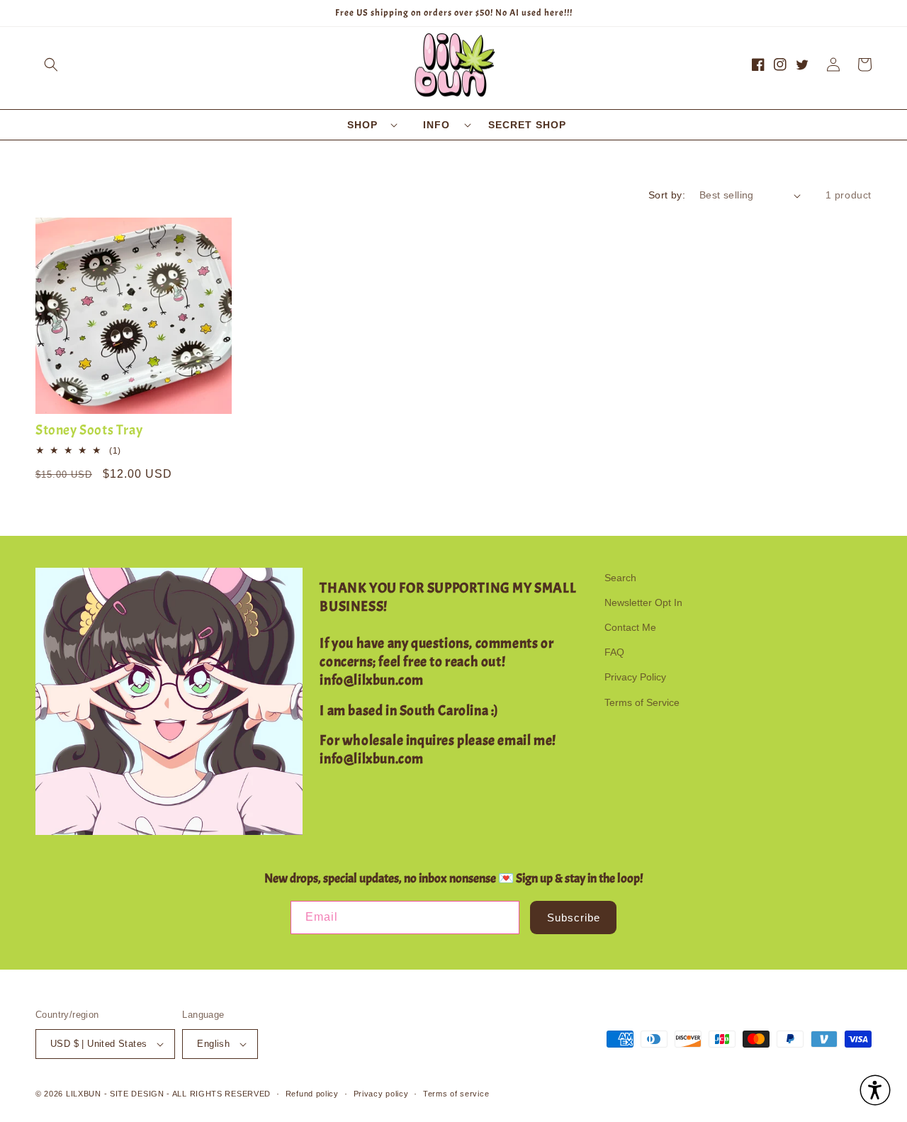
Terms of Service (642, 702)
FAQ (614, 652)
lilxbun (83, 1093)
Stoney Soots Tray (88, 430)
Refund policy (312, 1093)
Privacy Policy (635, 677)
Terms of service (456, 1093)
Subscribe (573, 917)
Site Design (137, 1093)
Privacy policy (381, 1093)
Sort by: (666, 195)
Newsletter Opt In (643, 602)
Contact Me (630, 627)
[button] (51, 64)
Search (620, 577)
